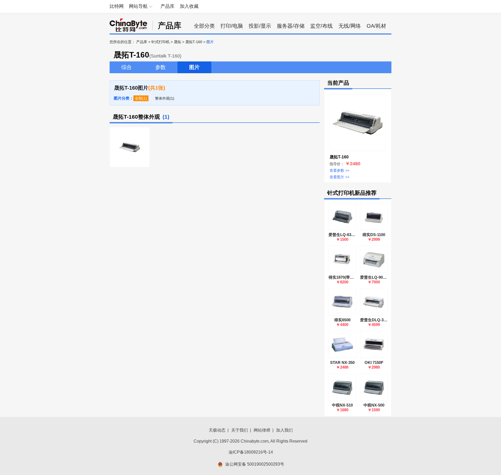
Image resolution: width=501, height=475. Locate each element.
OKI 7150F (374, 362)
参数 (160, 67)
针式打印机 (160, 42)
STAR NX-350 (342, 362)
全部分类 (204, 26)
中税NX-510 (342, 405)
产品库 (167, 6)
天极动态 (217, 430)
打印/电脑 (231, 26)
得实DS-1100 (373, 234)
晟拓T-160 (193, 42)
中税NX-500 (373, 405)
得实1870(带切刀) (344, 277)
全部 (138, 98)
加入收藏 (189, 6)
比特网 (117, 6)
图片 (194, 67)
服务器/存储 (291, 26)
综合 (126, 67)
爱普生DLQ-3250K (376, 320)
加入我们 (284, 430)
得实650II (342, 320)
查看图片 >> (339, 177)
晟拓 (177, 42)
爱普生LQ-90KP (374, 277)
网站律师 (262, 430)
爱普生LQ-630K (342, 234)
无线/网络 (349, 26)
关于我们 (239, 430)
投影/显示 (260, 26)
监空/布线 (321, 26)
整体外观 (162, 98)
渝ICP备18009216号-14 (251, 452)
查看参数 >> (339, 170)
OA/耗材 (376, 26)
